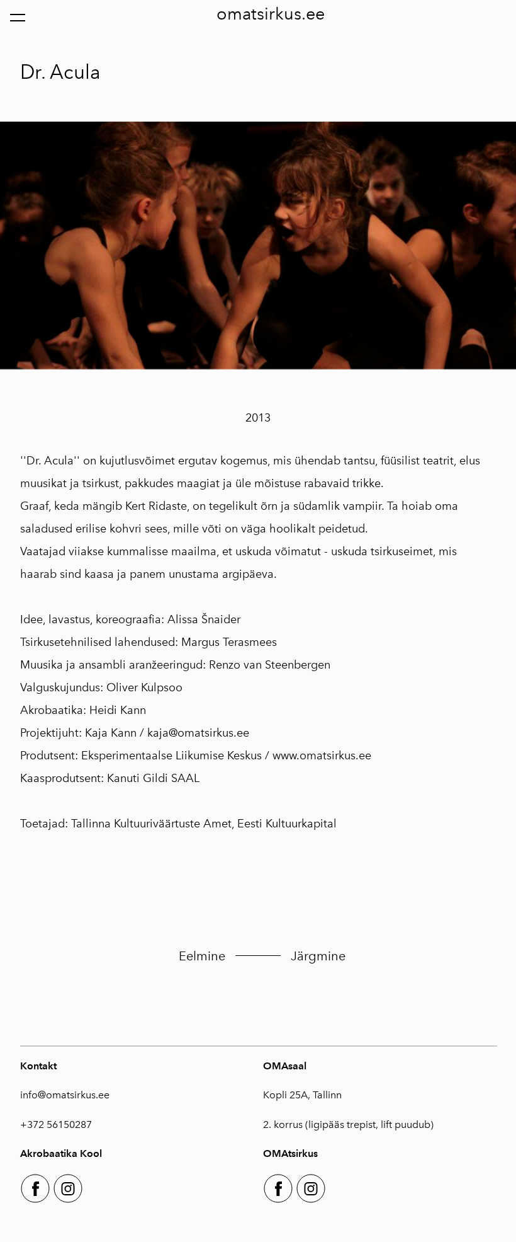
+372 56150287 (56, 1124)
